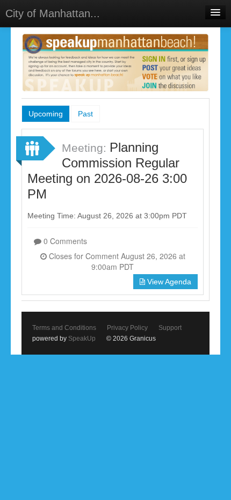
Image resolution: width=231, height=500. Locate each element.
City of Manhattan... (52, 13)
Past (85, 113)
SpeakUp (82, 338)
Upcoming (45, 113)
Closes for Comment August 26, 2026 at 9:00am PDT (116, 261)
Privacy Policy (127, 328)
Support (170, 328)
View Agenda (168, 281)
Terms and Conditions (64, 328)
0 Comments (64, 241)
